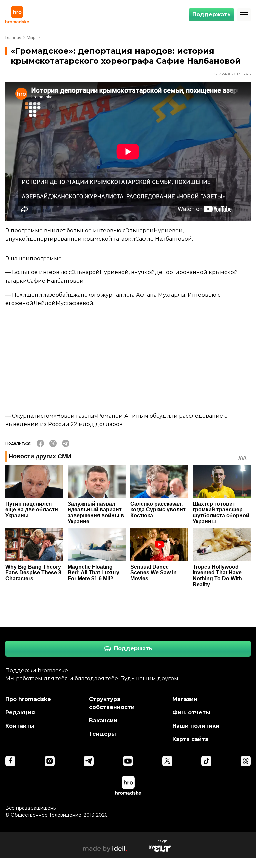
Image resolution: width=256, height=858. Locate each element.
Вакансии (103, 720)
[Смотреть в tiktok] (206, 761)
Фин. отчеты (191, 712)
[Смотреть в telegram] (89, 761)
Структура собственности (112, 703)
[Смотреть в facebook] (10, 761)
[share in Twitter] (53, 443)
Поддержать (211, 14)
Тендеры (102, 734)
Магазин (184, 699)
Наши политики (195, 726)
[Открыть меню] (244, 14)
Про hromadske (28, 699)
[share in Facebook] (40, 443)
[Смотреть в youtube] (128, 761)
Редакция (20, 712)
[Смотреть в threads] (246, 761)
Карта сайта (190, 739)
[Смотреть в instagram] (50, 761)
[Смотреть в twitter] (167, 761)
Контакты (19, 726)
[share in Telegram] (65, 443)
